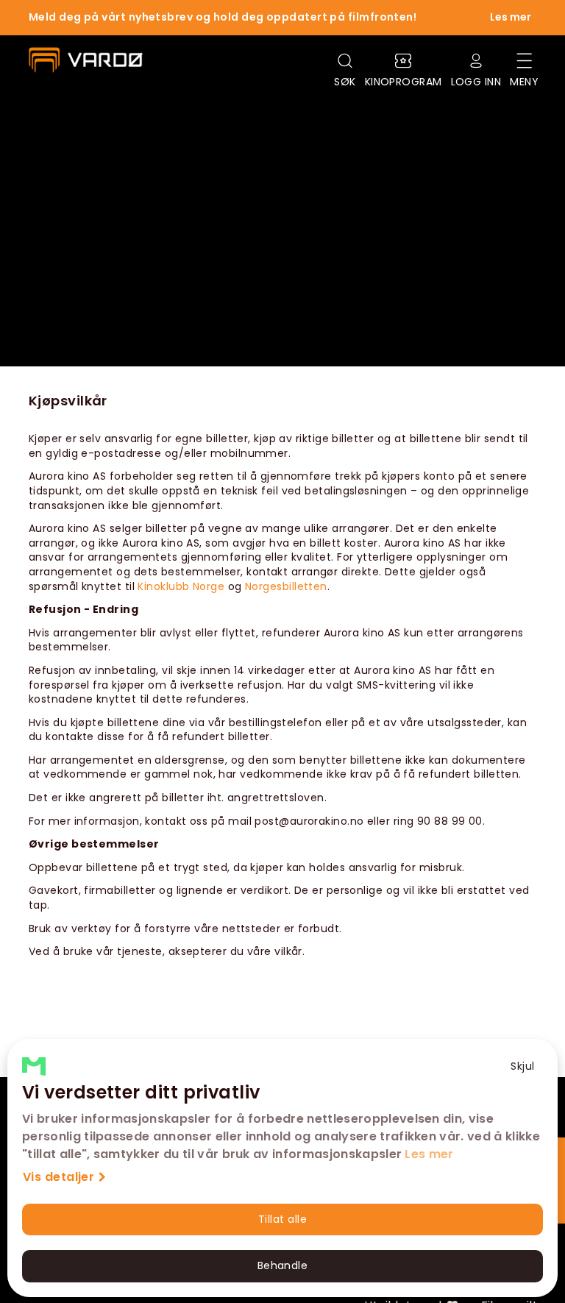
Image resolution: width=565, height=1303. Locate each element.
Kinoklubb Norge (181, 586)
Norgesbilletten (286, 586)
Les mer (429, 1154)
